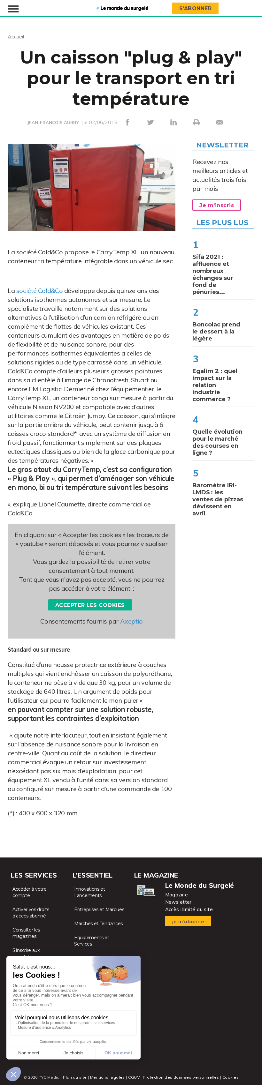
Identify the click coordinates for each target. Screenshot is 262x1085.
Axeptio (131, 621)
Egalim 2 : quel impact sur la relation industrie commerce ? (214, 385)
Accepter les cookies (90, 605)
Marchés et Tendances (98, 923)
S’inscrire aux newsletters (26, 953)
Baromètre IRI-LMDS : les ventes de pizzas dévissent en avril (217, 499)
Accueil (16, 36)
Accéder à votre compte (29, 892)
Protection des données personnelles (181, 1077)
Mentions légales (107, 1077)
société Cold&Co (39, 291)
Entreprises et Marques (99, 909)
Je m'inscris (216, 205)
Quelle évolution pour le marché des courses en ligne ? (217, 442)
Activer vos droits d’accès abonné (30, 913)
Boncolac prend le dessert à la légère (216, 331)
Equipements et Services (91, 941)
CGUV (134, 1077)
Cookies (230, 1077)
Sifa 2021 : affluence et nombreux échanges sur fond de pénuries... (212, 274)
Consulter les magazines (26, 933)
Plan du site (75, 1077)
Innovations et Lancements (89, 892)
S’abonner (195, 8)
